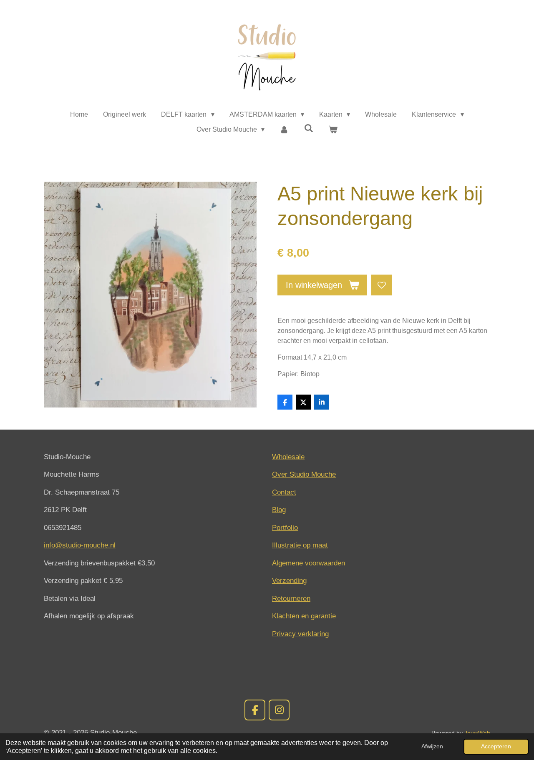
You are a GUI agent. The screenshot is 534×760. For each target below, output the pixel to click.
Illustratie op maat (300, 545)
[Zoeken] (308, 128)
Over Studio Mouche (304, 474)
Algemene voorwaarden (308, 563)
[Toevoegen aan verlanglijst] (381, 285)
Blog (279, 510)
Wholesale (288, 457)
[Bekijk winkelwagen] (333, 129)
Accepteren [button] (496, 746)
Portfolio (285, 528)
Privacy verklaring (300, 634)
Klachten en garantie (304, 616)
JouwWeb (477, 733)
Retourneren (291, 598)
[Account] (284, 129)
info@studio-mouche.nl (80, 545)
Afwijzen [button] (432, 746)
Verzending (289, 581)
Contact (284, 492)
